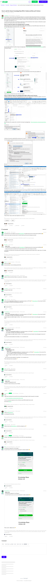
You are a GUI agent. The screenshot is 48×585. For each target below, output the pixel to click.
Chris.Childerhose (6, 275)
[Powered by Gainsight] (24, 578)
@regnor (10, 401)
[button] (1, 2)
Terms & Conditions (20, 580)
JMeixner (5, 262)
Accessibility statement (27, 580)
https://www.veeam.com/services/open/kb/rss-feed (34, 47)
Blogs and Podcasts (13, 5)
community (7, 220)
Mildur (5, 446)
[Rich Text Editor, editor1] (24, 549)
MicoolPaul (5, 244)
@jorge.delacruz (21, 233)
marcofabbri (6, 288)
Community (2, 5)
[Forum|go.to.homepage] (5, 2)
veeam (13, 220)
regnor (5, 232)
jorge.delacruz (6, 15)
